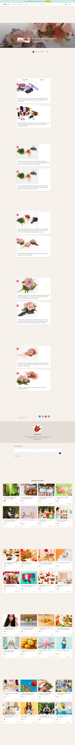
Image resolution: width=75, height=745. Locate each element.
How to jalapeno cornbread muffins (28, 651)
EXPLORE (14, 4)
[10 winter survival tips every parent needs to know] (11, 512)
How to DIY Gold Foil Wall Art (28, 520)
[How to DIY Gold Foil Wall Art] (28, 512)
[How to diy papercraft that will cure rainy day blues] (28, 686)
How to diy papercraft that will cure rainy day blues (27, 694)
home (69, 526)
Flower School (37, 434)
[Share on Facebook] (40, 416)
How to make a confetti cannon (62, 498)
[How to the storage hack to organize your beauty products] (46, 686)
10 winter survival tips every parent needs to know (10, 520)
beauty (16, 634)
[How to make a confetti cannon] (64, 490)
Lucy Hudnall (9, 500)
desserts (51, 591)
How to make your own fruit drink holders (46, 520)
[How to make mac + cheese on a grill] (11, 686)
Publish (60, 453)
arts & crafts (51, 503)
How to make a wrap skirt (63, 650)
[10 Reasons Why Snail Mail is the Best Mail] (46, 490)
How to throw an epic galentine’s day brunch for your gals (10, 586)
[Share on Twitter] (43, 416)
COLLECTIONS (20, 4)
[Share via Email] (49, 416)
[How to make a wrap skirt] (64, 643)
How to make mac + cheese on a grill (10, 694)
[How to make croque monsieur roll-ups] (28, 555)
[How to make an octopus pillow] (46, 643)
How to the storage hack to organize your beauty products (45, 694)
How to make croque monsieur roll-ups (26, 563)
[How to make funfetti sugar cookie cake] (46, 620)
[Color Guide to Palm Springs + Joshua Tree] (64, 686)
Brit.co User (37, 51)
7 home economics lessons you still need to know (28, 628)
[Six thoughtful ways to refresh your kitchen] (11, 643)
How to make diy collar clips (63, 562)
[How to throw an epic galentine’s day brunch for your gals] (11, 578)
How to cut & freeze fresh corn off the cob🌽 (10, 498)
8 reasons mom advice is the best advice (28, 716)
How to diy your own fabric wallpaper (63, 586)
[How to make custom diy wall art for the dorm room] (28, 578)
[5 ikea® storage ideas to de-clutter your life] (11, 708)
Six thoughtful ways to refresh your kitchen (9, 651)
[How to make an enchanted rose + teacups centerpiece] (46, 555)
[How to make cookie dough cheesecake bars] (11, 555)
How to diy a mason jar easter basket (62, 716)
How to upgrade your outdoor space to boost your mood (46, 717)
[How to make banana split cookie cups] (46, 578)
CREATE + (27, 4)
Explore (4, 24)
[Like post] (46, 51)
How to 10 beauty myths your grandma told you (11, 628)
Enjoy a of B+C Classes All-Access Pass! (34, 1)
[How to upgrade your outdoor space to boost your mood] (46, 708)
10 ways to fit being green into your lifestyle (63, 520)
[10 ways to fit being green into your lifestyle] (64, 512)
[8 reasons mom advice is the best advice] (28, 708)
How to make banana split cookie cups (45, 586)
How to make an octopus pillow (45, 651)
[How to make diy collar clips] (64, 555)
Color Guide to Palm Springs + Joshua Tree (64, 694)
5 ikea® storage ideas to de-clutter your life (11, 716)
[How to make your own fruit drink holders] (46, 512)
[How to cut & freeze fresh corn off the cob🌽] (11, 490)
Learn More (48, 1)
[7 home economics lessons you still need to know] (28, 620)
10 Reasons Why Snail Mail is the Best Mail (46, 498)
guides (9, 24)
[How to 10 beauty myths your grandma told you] (11, 620)
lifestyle (16, 526)
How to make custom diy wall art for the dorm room (28, 586)
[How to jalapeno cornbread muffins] (28, 643)
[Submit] (66, 4)
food (16, 503)
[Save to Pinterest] (46, 416)
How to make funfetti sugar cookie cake (46, 628)
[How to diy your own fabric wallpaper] (64, 578)
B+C (25, 500)
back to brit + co (34, 4)
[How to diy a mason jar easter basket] (64, 708)
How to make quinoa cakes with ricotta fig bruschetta (63, 628)
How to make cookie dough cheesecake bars (11, 563)
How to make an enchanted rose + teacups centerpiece (46, 563)
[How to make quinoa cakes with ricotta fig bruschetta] (64, 620)
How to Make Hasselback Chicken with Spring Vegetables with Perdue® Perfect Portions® (27, 499)
